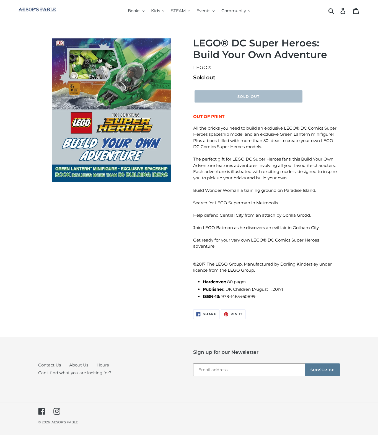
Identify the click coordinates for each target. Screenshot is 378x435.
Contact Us (49, 365)
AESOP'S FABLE (64, 422)
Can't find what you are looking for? (75, 372)
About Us (78, 365)
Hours (103, 365)
